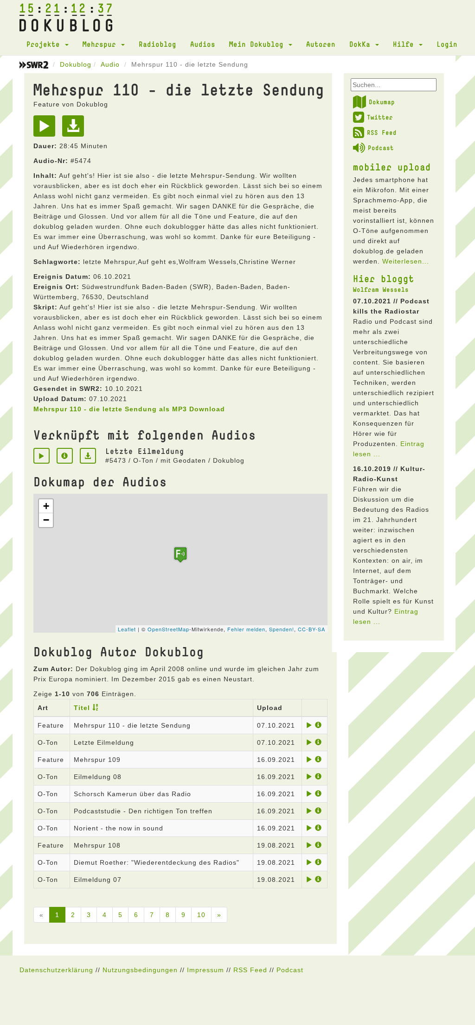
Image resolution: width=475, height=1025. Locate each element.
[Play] (46, 129)
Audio (110, 64)
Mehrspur (101, 44)
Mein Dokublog (258, 44)
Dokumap (382, 102)
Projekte (45, 44)
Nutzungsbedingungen (140, 970)
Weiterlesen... (405, 261)
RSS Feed (382, 132)
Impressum (205, 970)
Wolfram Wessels (381, 289)
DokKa (361, 44)
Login (446, 44)
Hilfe (405, 44)
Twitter (380, 117)
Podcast (381, 147)
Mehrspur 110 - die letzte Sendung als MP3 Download (129, 409)
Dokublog (75, 64)
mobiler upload (392, 166)
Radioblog (157, 44)
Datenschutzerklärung (56, 970)
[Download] (75, 129)
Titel (82, 707)
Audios (202, 44)
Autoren (320, 44)
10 (201, 914)
